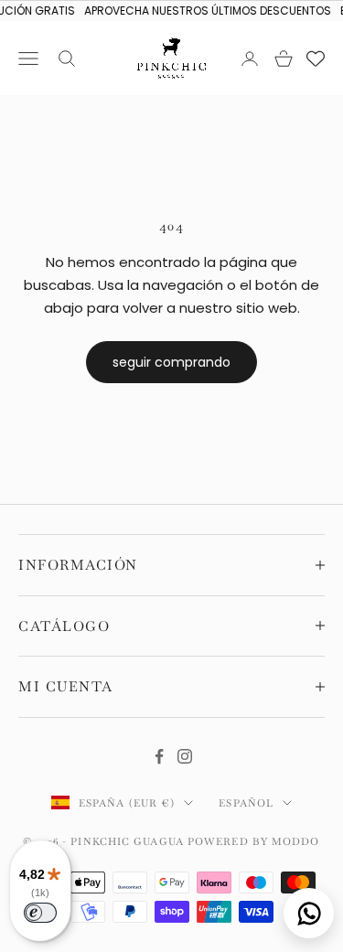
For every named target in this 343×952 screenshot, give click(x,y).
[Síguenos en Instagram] (185, 756)
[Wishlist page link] (315, 58)
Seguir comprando (171, 362)
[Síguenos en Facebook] (159, 756)
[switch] (40, 913)
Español (246, 803)
